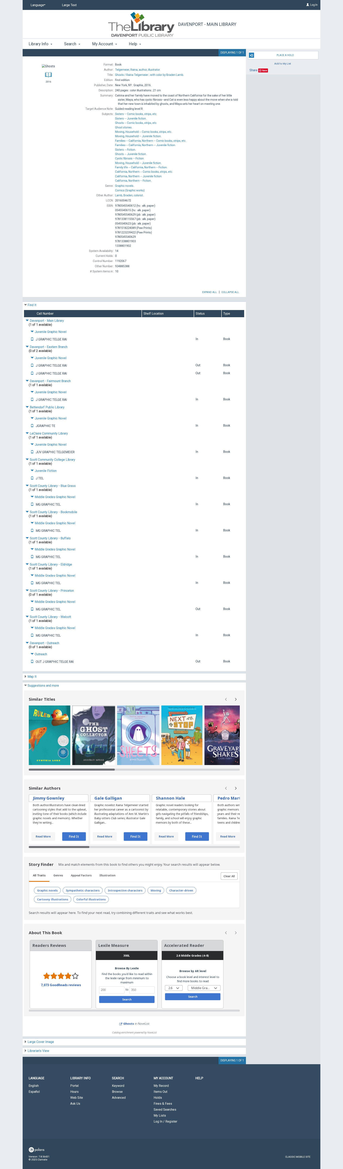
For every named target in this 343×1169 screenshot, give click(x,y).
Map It (32, 676)
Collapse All (230, 292)
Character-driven (181, 890)
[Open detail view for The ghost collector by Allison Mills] (93, 735)
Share (253, 70)
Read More (43, 836)
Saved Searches (165, 1109)
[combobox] (174, 988)
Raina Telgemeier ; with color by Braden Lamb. (149, 74)
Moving (156, 890)
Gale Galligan (108, 798)
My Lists (160, 1115)
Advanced (119, 1098)
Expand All (209, 292)
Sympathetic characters (82, 890)
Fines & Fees (163, 1103)
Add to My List (282, 63)
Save (264, 70)
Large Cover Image (41, 1042)
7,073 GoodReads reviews (61, 985)
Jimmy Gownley (48, 798)
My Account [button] (103, 43)
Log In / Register (165, 1121)
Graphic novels (47, 890)
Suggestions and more (43, 685)
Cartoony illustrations (52, 899)
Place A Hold (285, 55)
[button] (229, 876)
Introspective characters (125, 890)
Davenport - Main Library (207, 24)
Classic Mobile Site (297, 1156)
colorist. (129, 195)
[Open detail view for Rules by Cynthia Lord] (49, 735)
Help (199, 1078)
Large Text (69, 5)
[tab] (39, 876)
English (34, 1086)
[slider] (134, 770)
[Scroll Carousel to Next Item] (235, 699)
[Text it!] (32, 339)
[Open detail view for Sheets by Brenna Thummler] (138, 735)
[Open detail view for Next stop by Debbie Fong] (181, 735)
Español (34, 1092)
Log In (314, 4)
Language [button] (36, 1078)
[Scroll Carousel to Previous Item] (226, 699)
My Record (161, 1086)
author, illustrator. (137, 69)
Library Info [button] (39, 43)
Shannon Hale (170, 798)
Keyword (118, 1086)
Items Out (160, 1092)
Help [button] (133, 43)
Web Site (76, 1098)
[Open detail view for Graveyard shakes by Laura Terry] (225, 735)
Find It (32, 305)
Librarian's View (38, 1051)
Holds (158, 1098)
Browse (117, 1092)
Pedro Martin (231, 798)
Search (127, 999)
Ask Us (75, 1103)
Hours (74, 1092)
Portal (74, 1086)
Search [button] (70, 43)
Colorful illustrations (91, 899)
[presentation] (49, 735)
